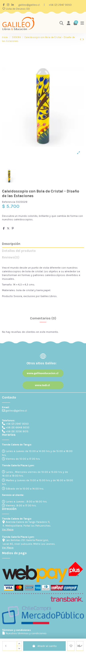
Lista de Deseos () (17, 8)
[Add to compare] (79, 646)
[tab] (43, 258)
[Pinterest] (13, 228)
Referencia (8, 201)
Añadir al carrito (47, 646)
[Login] (68, 23)
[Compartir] (4, 228)
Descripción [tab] (11, 244)
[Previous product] (81, 39)
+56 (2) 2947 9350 (60, 4)
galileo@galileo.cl (29, 4)
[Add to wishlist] (71, 646)
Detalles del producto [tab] (19, 251)
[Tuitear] (8, 228)
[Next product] (83, 39)
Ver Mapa (7, 529)
